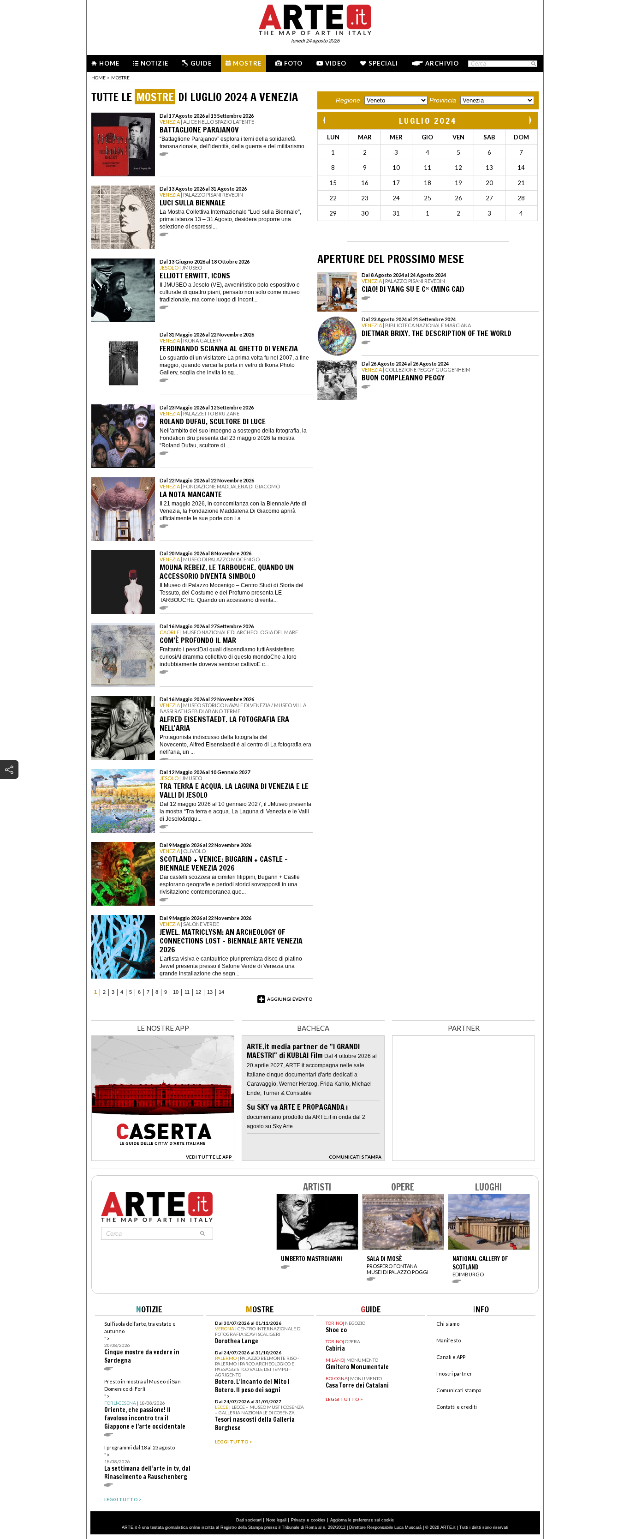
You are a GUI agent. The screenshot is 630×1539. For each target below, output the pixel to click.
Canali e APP (450, 1357)
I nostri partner (454, 1374)
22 (333, 198)
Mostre (247, 63)
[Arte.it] (315, 18)
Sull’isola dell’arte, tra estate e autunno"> (141, 1343)
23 (364, 198)
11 (187, 992)
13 (210, 992)
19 (458, 182)
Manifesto (448, 1340)
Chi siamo (447, 1324)
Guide (201, 63)
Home (109, 63)
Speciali (383, 63)
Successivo (530, 120)
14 (221, 992)
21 (521, 182)
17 (396, 182)
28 (521, 198)
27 (489, 198)
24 (396, 198)
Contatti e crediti (456, 1407)
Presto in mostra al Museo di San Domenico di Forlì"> (144, 1404)
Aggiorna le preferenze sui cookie (362, 1520)
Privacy (298, 1520)
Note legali (276, 1520)
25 (427, 198)
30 (364, 213)
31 (396, 213)
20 (489, 182)
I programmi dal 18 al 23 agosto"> (147, 1462)
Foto (293, 63)
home (98, 77)
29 (333, 213)
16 (364, 182)
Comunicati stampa (458, 1390)
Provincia (442, 100)
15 (333, 182)
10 (175, 992)
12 (198, 992)
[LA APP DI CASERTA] (163, 1158)
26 (458, 198)
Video (335, 63)
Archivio (442, 63)
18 (427, 182)
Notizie (154, 63)
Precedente (325, 120)
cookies (318, 1520)
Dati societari (249, 1520)
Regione (348, 100)
